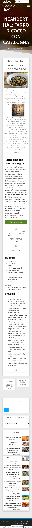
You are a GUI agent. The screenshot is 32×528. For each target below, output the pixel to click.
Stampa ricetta (17, 222)
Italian (19, 1)
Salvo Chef (8, 6)
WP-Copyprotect (25, 527)
